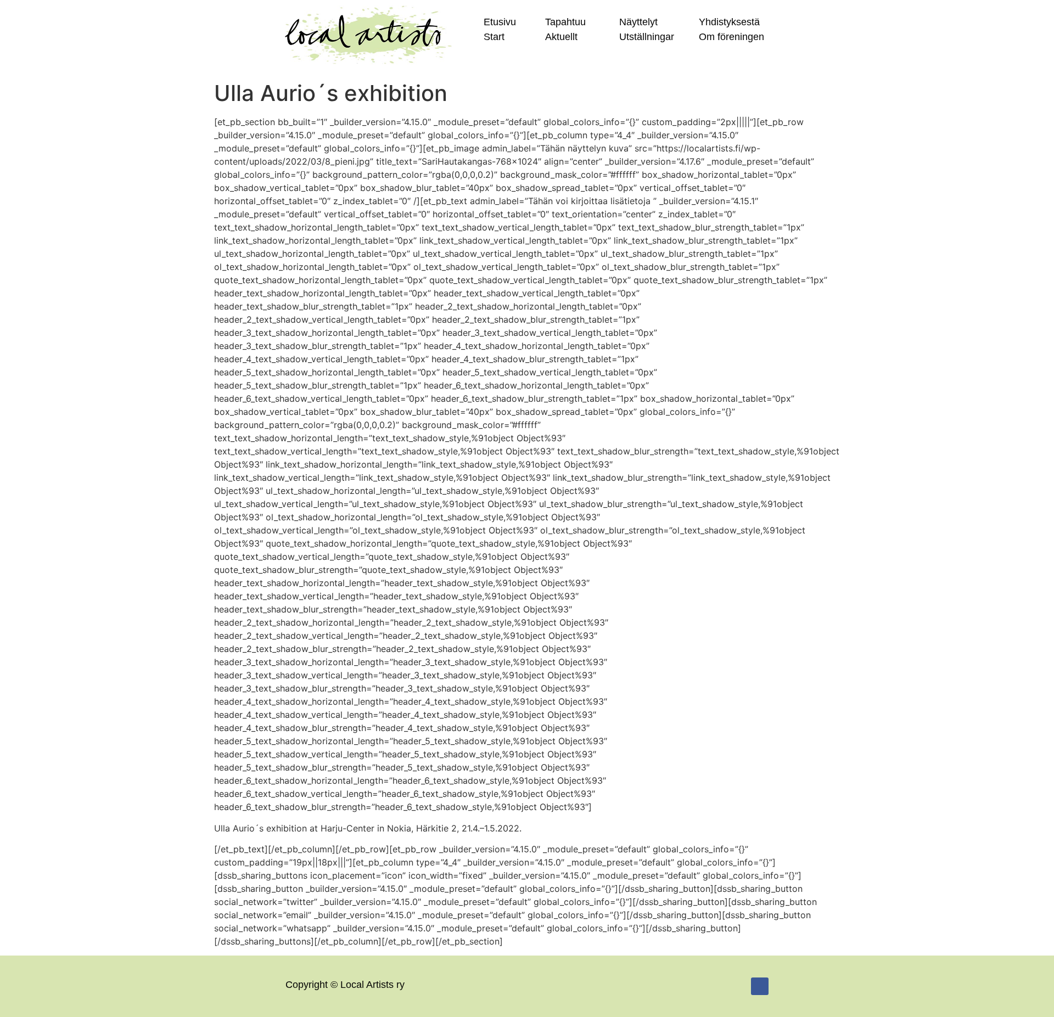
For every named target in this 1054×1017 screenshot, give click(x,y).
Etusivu (500, 21)
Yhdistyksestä (729, 21)
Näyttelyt (638, 21)
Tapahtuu (565, 21)
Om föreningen (731, 36)
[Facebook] (760, 986)
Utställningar (646, 36)
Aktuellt (561, 36)
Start (494, 36)
